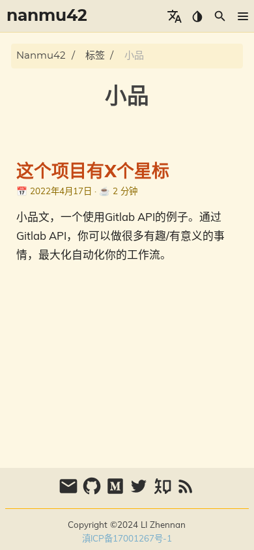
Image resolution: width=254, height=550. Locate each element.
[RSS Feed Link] (185, 492)
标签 (95, 56)
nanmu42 (41, 56)
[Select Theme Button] (197, 16)
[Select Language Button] (174, 16)
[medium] (116, 492)
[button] (242, 16)
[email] (69, 492)
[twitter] (140, 492)
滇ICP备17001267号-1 (127, 537)
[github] (93, 492)
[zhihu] (163, 492)
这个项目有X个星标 (92, 172)
